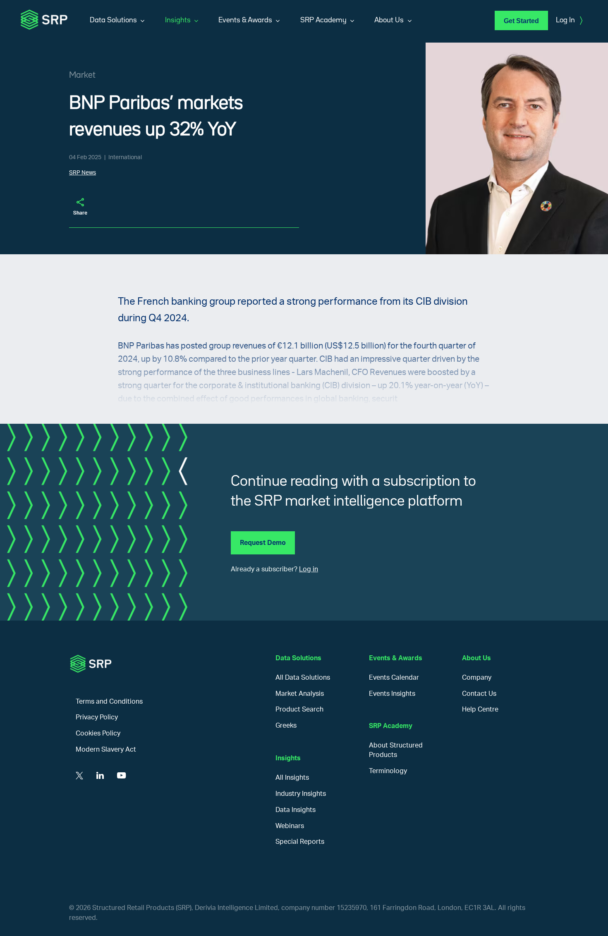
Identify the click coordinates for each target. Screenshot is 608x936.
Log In (569, 21)
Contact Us (479, 693)
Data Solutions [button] (113, 20)
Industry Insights (300, 793)
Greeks (286, 725)
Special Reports (299, 841)
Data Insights (295, 810)
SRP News (82, 173)
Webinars (289, 826)
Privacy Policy (97, 717)
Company (476, 677)
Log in (308, 569)
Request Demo (263, 543)
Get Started (521, 20)
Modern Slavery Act (106, 749)
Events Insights (392, 693)
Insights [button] (178, 20)
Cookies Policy (98, 733)
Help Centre (480, 709)
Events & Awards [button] (245, 20)
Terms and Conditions (109, 701)
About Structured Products (396, 750)
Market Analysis (299, 693)
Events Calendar (394, 677)
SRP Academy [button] (323, 20)
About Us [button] (389, 20)
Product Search (299, 709)
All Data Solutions (302, 677)
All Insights (292, 777)
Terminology (388, 771)
